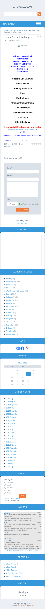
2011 (11, 30)
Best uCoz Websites (13, 576)
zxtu (22, 144)
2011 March (10, 423)
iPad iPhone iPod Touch (15, 291)
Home (6, 30)
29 (17, 384)
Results (6, 499)
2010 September (12, 405)
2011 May (9, 429)
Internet (9, 294)
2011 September (12, 442)
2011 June (10, 433)
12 (38, 374)
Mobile (8, 288)
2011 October (11, 445)
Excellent (10, 482)
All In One (10, 306)
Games (9, 313)
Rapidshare (10, 325)
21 (12, 381)
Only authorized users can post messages (22, 551)
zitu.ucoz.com (22, 6)
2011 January (11, 417)
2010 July (9, 399)
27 (6, 384)
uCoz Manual (11, 567)
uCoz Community (12, 564)
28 (12, 384)
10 (22, 30)
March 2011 (22, 363)
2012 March (10, 460)
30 (23, 384)
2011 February (11, 420)
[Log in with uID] (18, 348)
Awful (9, 493)
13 (6, 377)
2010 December (12, 414)
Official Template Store (14, 573)
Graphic (9, 309)
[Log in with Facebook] (22, 348)
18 (33, 377)
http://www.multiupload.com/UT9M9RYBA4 (22, 129)
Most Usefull (10, 334)
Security (9, 316)
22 (17, 381)
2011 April (9, 426)
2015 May (9, 463)
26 (38, 381)
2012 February (11, 457)
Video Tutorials (11, 570)
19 (38, 377)
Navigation (9, 23)
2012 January (11, 454)
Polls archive (15, 499)
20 (6, 381)
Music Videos (11, 282)
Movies (9, 285)
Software (9, 297)
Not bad (9, 488)
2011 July (9, 436)
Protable (9, 303)
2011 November (12, 448)
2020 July (9, 467)
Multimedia (10, 300)
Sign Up (19, 223)
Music (8, 144)
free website (22, 606)
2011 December (12, 451)
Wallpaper (9, 319)
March (17, 30)
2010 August (10, 402)
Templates (10, 331)
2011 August (10, 439)
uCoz (32, 606)
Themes (9, 322)
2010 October (11, 408)
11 (33, 374)
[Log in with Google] (27, 348)
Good (9, 485)
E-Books (9, 328)
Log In (26, 223)
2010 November (12, 411)
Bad (8, 490)
